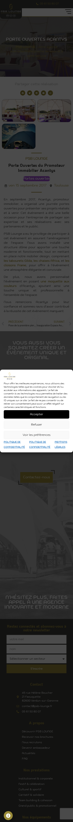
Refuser (36, 424)
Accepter (36, 414)
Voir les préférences (37, 435)
